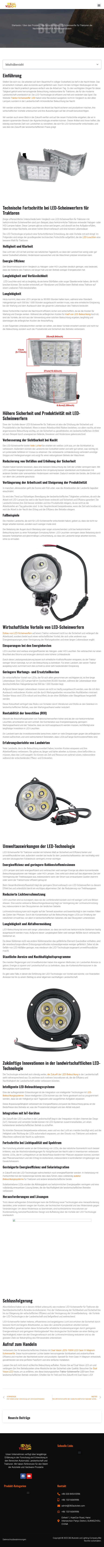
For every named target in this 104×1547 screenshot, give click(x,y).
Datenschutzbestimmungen (14, 1539)
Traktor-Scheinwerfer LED (23, 98)
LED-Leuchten (89, 237)
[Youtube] (29, 1476)
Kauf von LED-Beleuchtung (77, 314)
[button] (99, 5)
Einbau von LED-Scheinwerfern (17, 633)
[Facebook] (23, 1476)
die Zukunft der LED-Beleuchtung (62, 1074)
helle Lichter (36, 445)
